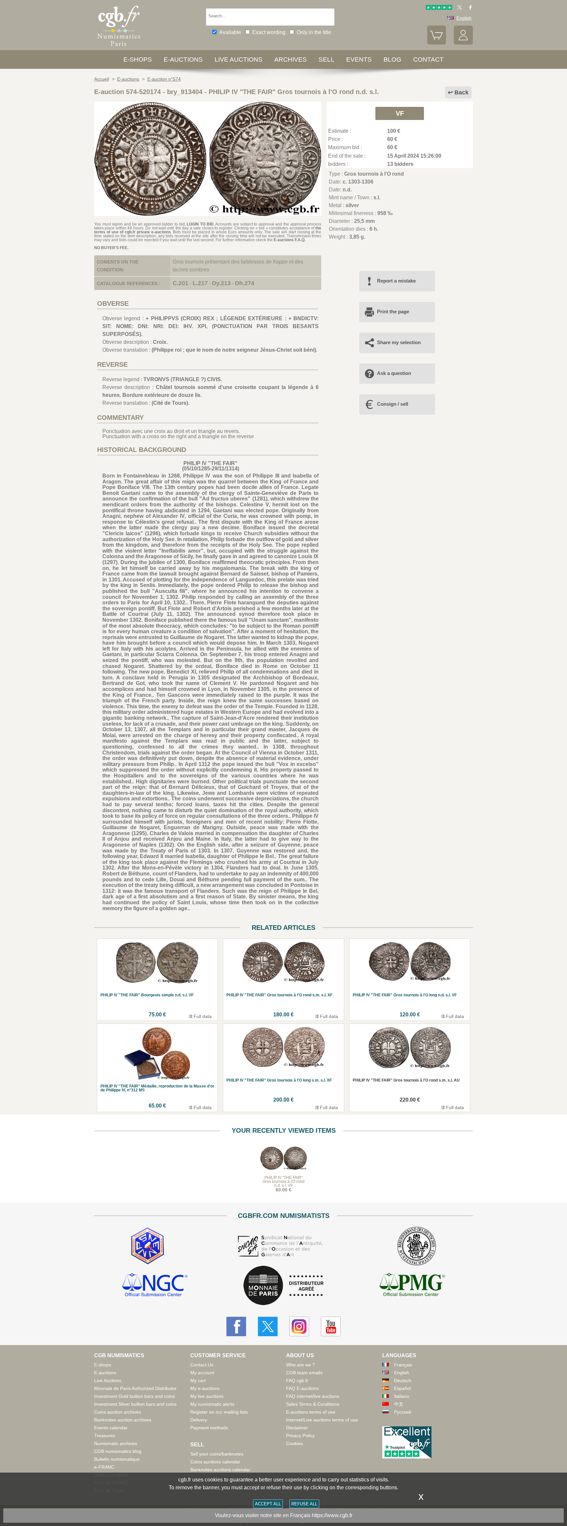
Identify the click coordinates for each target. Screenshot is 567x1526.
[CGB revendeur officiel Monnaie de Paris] (283, 1286)
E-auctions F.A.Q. (289, 240)
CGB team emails (304, 1372)
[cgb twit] (458, 8)
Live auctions (238, 59)
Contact (428, 59)
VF (400, 113)
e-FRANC (104, 1467)
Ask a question (394, 373)
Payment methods (209, 1427)
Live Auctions (107, 1380)
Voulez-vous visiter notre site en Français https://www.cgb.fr (283, 1515)
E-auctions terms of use (310, 1412)
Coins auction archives (117, 1412)
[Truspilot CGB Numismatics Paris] (439, 8)
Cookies (294, 1443)
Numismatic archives (115, 1443)
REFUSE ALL (304, 1503)
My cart (198, 1380)
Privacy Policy (300, 1435)
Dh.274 (244, 283)
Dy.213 (221, 283)
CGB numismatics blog (117, 1451)
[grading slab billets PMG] (412, 1286)
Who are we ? (300, 1364)
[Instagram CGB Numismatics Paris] (299, 1326)
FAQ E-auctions (302, 1388)
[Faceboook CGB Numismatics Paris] (236, 1326)
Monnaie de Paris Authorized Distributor (135, 1388)
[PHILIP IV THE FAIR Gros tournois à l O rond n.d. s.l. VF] (207, 214)
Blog (392, 59)
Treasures (104, 1435)
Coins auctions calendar (215, 1461)
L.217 (200, 283)
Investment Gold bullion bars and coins (134, 1396)
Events (359, 59)
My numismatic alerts (212, 1404)
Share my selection (399, 342)
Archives (290, 59)
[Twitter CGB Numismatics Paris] (268, 1326)
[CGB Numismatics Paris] (118, 47)
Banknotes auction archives (122, 1419)
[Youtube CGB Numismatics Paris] (331, 1326)
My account (202, 1372)
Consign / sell (392, 404)
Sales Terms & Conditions (312, 1404)
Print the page (393, 311)
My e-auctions (205, 1388)
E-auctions (183, 59)
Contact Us (201, 1364)
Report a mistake (396, 281)
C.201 (180, 283)
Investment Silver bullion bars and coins (135, 1404)
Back (461, 92)
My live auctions (206, 1396)
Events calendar (111, 1427)
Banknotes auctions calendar (220, 1469)
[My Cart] (436, 43)
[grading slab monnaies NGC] (155, 1285)
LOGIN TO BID (200, 224)
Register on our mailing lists (219, 1412)
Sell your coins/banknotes (216, 1454)
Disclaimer (297, 1427)
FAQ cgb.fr (297, 1380)
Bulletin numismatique (117, 1459)
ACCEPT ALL (268, 1503)
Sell (326, 59)
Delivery (198, 1419)
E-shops (137, 59)
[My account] (463, 43)
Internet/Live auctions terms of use (322, 1419)
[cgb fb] (469, 8)
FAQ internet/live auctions (312, 1396)
